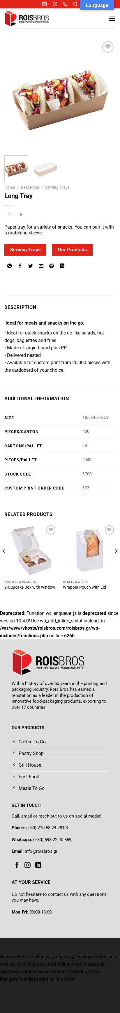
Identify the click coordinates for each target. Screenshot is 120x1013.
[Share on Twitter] (31, 266)
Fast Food (30, 187)
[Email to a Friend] (41, 266)
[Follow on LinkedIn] (38, 865)
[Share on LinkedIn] (62, 266)
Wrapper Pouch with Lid (84, 587)
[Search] (75, 4)
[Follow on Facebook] (17, 865)
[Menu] (112, 18)
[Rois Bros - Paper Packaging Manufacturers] (34, 18)
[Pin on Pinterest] (52, 266)
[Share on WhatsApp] (10, 266)
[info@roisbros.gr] (45, 4)
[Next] (106, 95)
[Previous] (14, 95)
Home (9, 187)
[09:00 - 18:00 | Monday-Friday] (56, 4)
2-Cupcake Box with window (29, 587)
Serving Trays (57, 187)
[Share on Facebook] (20, 266)
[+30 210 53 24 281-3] (66, 4)
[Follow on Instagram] (27, 865)
